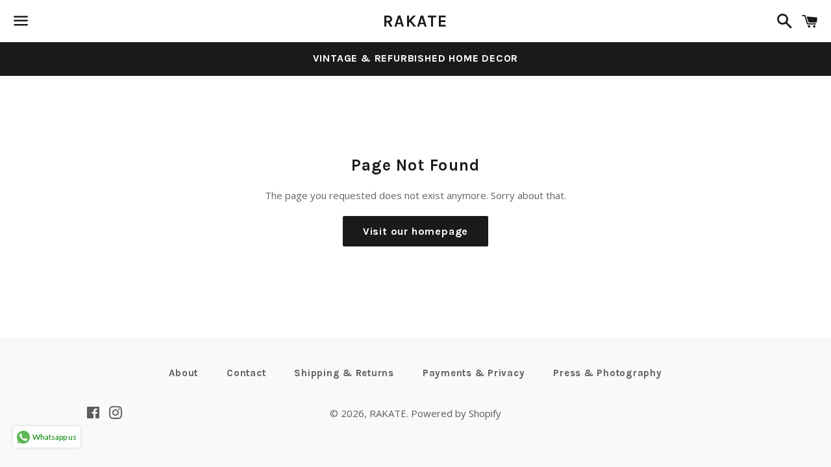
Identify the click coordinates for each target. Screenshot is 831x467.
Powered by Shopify (456, 413)
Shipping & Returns (344, 373)
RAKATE (415, 21)
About (183, 373)
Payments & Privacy (474, 373)
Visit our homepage (415, 231)
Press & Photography (607, 373)
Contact (246, 373)
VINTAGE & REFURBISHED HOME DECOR (416, 58)
